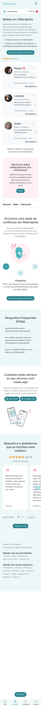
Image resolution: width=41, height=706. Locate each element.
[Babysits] (9, 3)
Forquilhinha (22, 556)
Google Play (29, 399)
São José (6, 571)
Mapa (21, 694)
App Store (13, 399)
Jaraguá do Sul (23, 574)
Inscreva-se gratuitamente (20, 52)
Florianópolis (8, 568)
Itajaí (14, 574)
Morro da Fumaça (10, 559)
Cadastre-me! (20, 526)
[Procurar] (4, 11)
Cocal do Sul (24, 559)
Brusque (6, 577)
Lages (22, 571)
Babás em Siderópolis (12, 544)
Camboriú (16, 577)
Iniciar (20, 191)
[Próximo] (37, 487)
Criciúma (6, 556)
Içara (14, 556)
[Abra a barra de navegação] (36, 3)
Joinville (18, 568)
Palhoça (15, 571)
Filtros (33, 11)
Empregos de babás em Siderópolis (17, 547)
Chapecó (6, 574)
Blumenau (27, 568)
